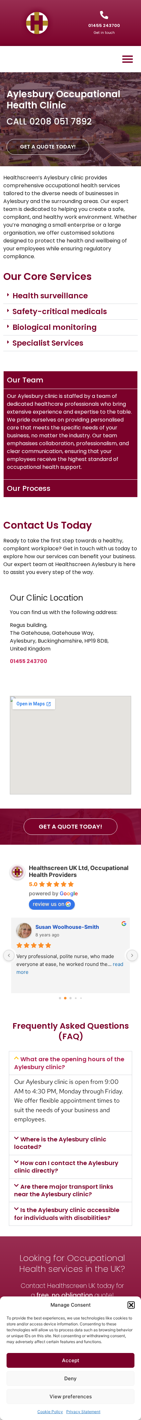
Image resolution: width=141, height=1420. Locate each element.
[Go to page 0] (60, 998)
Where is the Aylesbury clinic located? (60, 1143)
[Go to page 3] (75, 998)
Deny (70, 1378)
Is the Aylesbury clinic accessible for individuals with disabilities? (66, 1214)
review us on (48, 904)
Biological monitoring (54, 327)
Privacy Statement (83, 1411)
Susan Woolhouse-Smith (67, 927)
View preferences (71, 1396)
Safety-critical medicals (59, 311)
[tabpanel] (70, 434)
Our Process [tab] (28, 488)
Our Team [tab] (25, 380)
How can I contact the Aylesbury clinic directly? (66, 1167)
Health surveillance (50, 295)
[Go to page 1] (65, 998)
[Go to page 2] (71, 998)
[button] (131, 1305)
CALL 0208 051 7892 (49, 121)
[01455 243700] (104, 15)
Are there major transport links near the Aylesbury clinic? (63, 1190)
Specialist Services (47, 343)
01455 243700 (104, 25)
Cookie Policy (50, 1411)
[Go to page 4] (81, 998)
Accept (70, 1360)
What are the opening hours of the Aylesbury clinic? (69, 1063)
